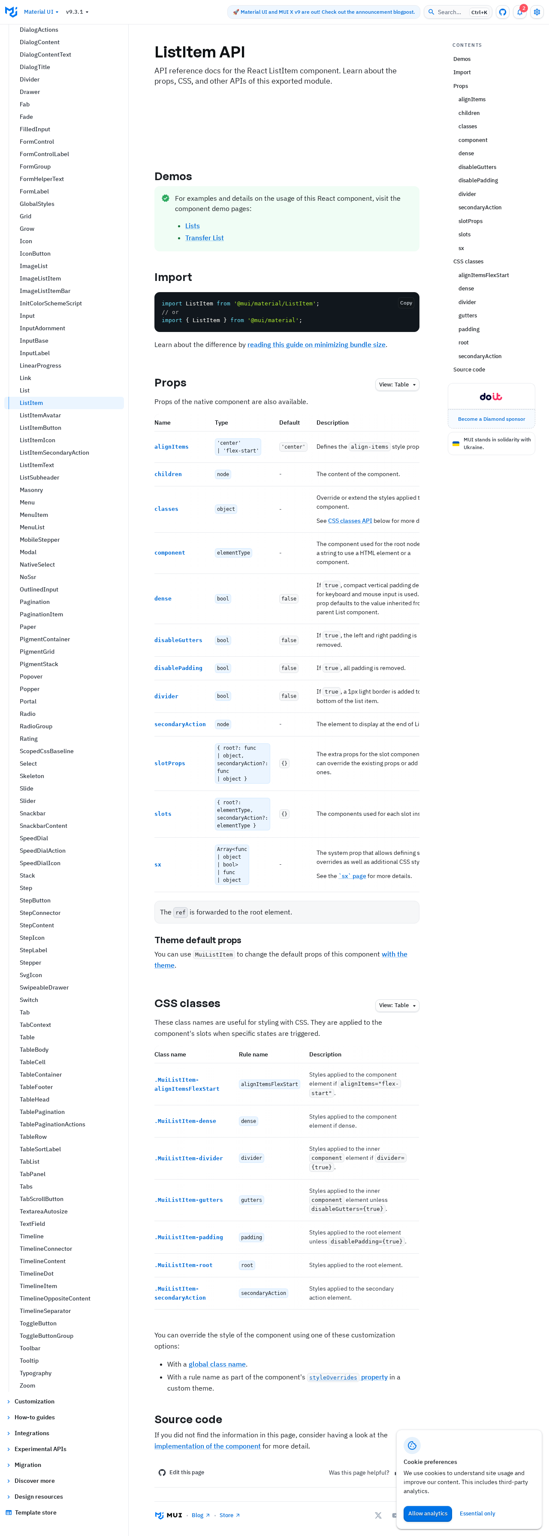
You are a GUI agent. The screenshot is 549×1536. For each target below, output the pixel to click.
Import (173, 277)
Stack (27, 875)
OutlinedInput (39, 589)
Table (27, 1037)
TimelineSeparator (45, 1311)
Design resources (39, 1496)
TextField (32, 1224)
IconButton (35, 253)
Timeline (32, 1236)
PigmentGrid (37, 651)
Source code (188, 1419)
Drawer (30, 92)
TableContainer (41, 1074)
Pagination (35, 602)
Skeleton (32, 776)
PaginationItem (41, 614)
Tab (25, 1012)
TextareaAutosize (44, 1211)
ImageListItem (40, 278)
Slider (28, 801)
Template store (36, 1512)
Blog (197, 1515)
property (348, 1377)
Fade (26, 117)
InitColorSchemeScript (51, 303)
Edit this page (186, 1472)
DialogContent (40, 42)
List (25, 390)
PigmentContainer (45, 639)
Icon (26, 241)
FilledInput (35, 129)
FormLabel (34, 191)
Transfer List (204, 237)
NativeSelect (37, 564)
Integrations (32, 1433)
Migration (28, 1465)
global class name (217, 1364)
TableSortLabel (40, 1149)
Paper (28, 627)
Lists (192, 225)
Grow (27, 228)
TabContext (35, 1025)
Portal (28, 701)
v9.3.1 (74, 11)
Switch (29, 1000)
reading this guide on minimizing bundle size (316, 344)
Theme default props (197, 940)
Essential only (477, 1513)
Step (26, 888)
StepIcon (32, 938)
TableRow (33, 1137)
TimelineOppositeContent (55, 1298)
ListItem (31, 403)
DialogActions (39, 29)
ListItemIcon (37, 440)
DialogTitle (35, 67)
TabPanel (32, 1174)
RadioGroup (36, 726)
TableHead (34, 1099)
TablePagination (42, 1112)
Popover (31, 676)
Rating (29, 738)
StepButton (35, 900)
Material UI (38, 11)
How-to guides (35, 1417)
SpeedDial (34, 838)
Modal (28, 552)
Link (25, 378)
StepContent (37, 925)
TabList (29, 1161)
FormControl (37, 141)
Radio (28, 714)
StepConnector (40, 913)
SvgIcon (31, 975)
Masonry (31, 490)
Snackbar (32, 813)
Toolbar (30, 1348)
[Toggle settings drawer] (537, 12)
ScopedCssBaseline (47, 751)
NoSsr (28, 577)
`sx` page (352, 876)
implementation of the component (207, 1446)
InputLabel (35, 353)
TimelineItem (38, 1286)
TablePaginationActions (52, 1124)
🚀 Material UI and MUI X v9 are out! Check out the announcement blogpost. (324, 12)
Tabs (26, 1186)
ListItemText (37, 465)
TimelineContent (43, 1261)
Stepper (30, 962)
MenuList (32, 527)
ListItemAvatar (40, 415)
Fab (25, 104)
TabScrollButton (41, 1199)
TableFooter (36, 1087)
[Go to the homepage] (11, 12)
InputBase (34, 340)
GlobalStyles (37, 204)
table (394, 384)
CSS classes (187, 1003)
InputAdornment (42, 328)
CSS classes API (350, 521)
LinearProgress (40, 365)
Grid (25, 216)
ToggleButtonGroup (46, 1336)
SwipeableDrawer (44, 987)
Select (28, 763)
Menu (27, 502)
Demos (173, 176)
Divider (29, 79)
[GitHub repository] (503, 12)
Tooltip (29, 1360)
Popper (29, 689)
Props (170, 382)
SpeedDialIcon (40, 863)
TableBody (34, 1049)
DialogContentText (45, 54)
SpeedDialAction (43, 850)
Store (226, 1515)
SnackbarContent (43, 826)
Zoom (27, 1385)
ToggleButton (38, 1323)
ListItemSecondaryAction (54, 452)
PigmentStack (39, 664)
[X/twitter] (378, 1515)
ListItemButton (40, 428)
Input (27, 316)
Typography (35, 1373)
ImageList (34, 266)
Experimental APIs (40, 1449)
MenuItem (34, 515)
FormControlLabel (44, 154)
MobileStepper (40, 539)
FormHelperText (42, 179)
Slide (26, 788)
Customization (34, 1401)
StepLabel (33, 950)
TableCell (32, 1062)
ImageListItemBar (45, 291)
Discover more (35, 1481)
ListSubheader (39, 477)
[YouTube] (395, 1515)
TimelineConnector (46, 1248)
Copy (406, 302)
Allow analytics (427, 1513)
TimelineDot (37, 1273)
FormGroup (35, 166)
